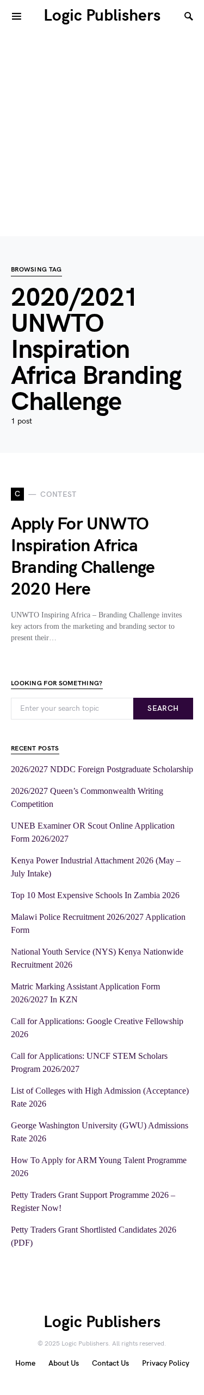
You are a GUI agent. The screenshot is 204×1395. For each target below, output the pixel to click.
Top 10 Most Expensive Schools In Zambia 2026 (95, 895)
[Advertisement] (102, 134)
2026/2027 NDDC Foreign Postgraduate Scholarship (102, 769)
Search (162, 708)
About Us (63, 1363)
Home (25, 1363)
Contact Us (110, 1363)
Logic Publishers (102, 16)
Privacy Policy (165, 1363)
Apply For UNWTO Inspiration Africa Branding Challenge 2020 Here (83, 557)
